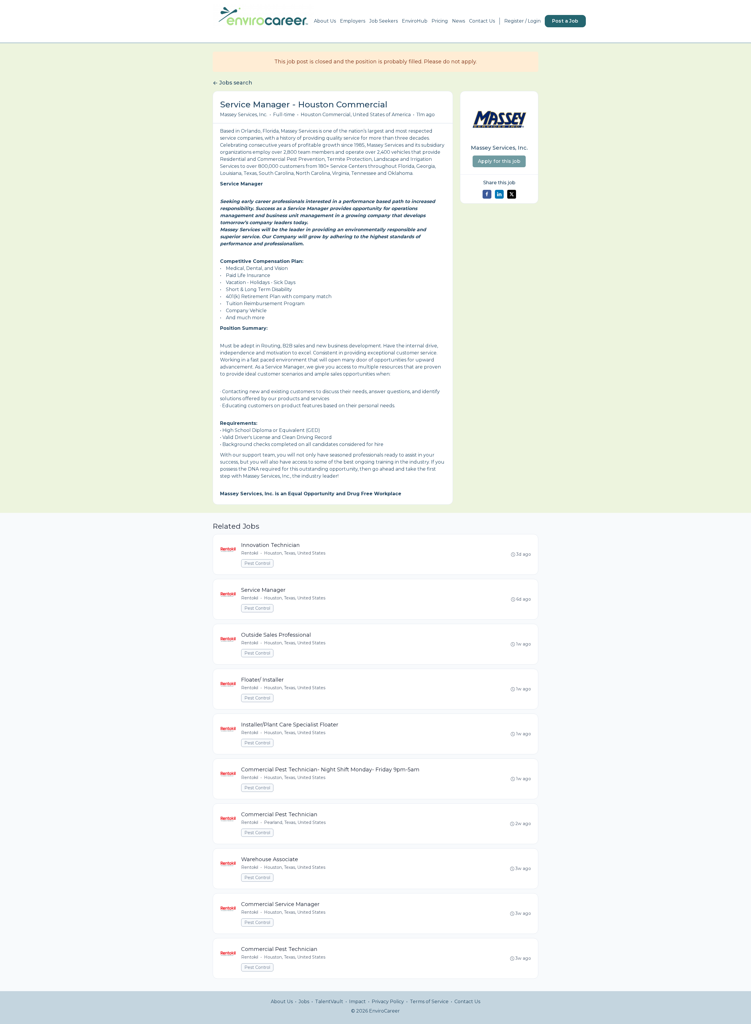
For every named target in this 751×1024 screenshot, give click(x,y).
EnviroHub (414, 21)
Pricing (440, 21)
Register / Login (522, 21)
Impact (357, 1001)
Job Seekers (383, 21)
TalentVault (329, 1001)
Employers (352, 21)
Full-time (284, 114)
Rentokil (249, 553)
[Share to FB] (487, 194)
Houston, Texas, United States (294, 553)
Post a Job (565, 21)
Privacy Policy (388, 1001)
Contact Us (482, 21)
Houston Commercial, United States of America (356, 114)
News (458, 21)
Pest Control (257, 563)
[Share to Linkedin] (499, 194)
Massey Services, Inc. (243, 114)
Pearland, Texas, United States (295, 822)
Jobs (304, 1001)
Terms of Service (429, 1001)
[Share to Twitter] (511, 194)
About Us (325, 21)
